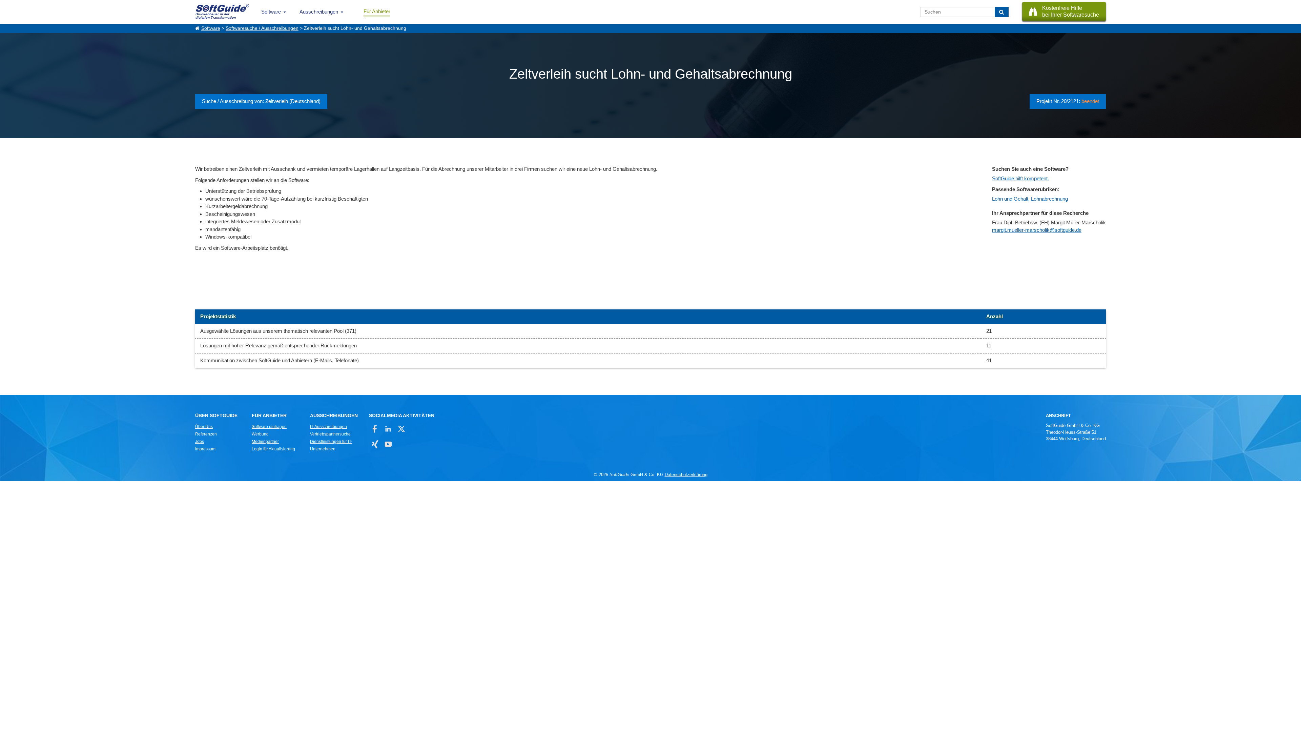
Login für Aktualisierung (273, 449)
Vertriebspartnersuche (330, 434)
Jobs (199, 441)
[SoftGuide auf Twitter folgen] (401, 429)
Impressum (205, 449)
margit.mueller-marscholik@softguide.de (1036, 230)
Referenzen (206, 434)
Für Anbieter (377, 11)
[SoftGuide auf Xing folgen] (375, 444)
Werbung (260, 434)
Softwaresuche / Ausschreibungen (262, 28)
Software (271, 12)
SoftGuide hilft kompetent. (1020, 178)
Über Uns (204, 426)
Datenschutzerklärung (686, 474)
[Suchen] (1002, 12)
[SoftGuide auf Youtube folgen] (388, 444)
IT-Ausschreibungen (328, 426)
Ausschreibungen (319, 12)
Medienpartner (265, 441)
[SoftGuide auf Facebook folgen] (375, 429)
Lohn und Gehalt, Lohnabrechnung (1030, 199)
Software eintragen (269, 426)
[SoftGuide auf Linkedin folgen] (388, 429)
